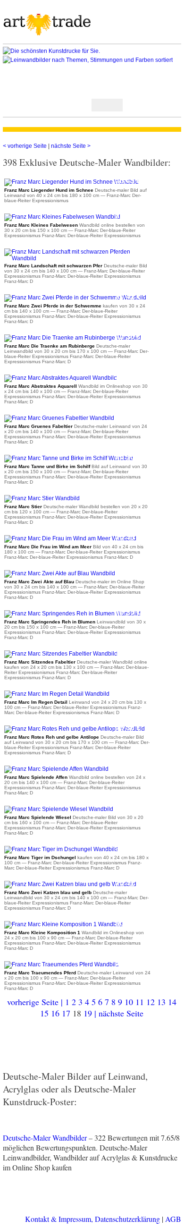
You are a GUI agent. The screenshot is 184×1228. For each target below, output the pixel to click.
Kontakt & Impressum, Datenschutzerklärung (92, 1219)
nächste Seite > (71, 146)
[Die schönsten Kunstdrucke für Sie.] (92, 51)
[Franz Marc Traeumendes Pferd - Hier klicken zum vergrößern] (61, 964)
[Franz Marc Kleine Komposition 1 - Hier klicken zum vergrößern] (63, 924)
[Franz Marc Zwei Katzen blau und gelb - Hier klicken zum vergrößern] (70, 884)
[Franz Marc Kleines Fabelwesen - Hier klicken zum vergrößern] (62, 216)
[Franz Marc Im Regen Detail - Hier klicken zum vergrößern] (56, 694)
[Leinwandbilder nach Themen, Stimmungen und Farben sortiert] (92, 60)
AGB (173, 1219)
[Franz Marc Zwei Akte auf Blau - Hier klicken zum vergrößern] (59, 573)
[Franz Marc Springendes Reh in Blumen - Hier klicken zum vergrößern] (72, 613)
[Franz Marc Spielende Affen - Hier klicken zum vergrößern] (56, 769)
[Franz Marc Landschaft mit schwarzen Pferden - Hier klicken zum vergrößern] (77, 258)
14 (172, 1001)
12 (150, 1001)
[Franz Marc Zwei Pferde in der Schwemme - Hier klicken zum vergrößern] (75, 297)
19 (88, 1013)
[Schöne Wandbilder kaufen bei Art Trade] (47, 25)
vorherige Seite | (36, 1001)
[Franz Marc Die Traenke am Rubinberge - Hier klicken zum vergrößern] (72, 337)
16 (55, 1013)
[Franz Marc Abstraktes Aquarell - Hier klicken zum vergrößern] (60, 378)
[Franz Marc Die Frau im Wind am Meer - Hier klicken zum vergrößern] (70, 538)
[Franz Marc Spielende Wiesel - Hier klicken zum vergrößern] (58, 809)
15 (44, 1013)
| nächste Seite (118, 1013)
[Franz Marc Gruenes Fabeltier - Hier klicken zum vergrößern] (59, 418)
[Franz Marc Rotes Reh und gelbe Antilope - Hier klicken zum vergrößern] (74, 728)
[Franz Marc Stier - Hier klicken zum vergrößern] (42, 498)
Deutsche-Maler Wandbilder (45, 1138)
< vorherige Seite (25, 146)
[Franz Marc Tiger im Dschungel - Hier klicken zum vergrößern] (61, 849)
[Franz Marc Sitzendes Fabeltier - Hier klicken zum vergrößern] (60, 653)
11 (139, 1001)
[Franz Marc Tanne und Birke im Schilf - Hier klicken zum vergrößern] (68, 458)
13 (161, 1001)
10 (129, 1001)
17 (66, 1013)
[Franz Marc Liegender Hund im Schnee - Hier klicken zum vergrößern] (71, 182)
